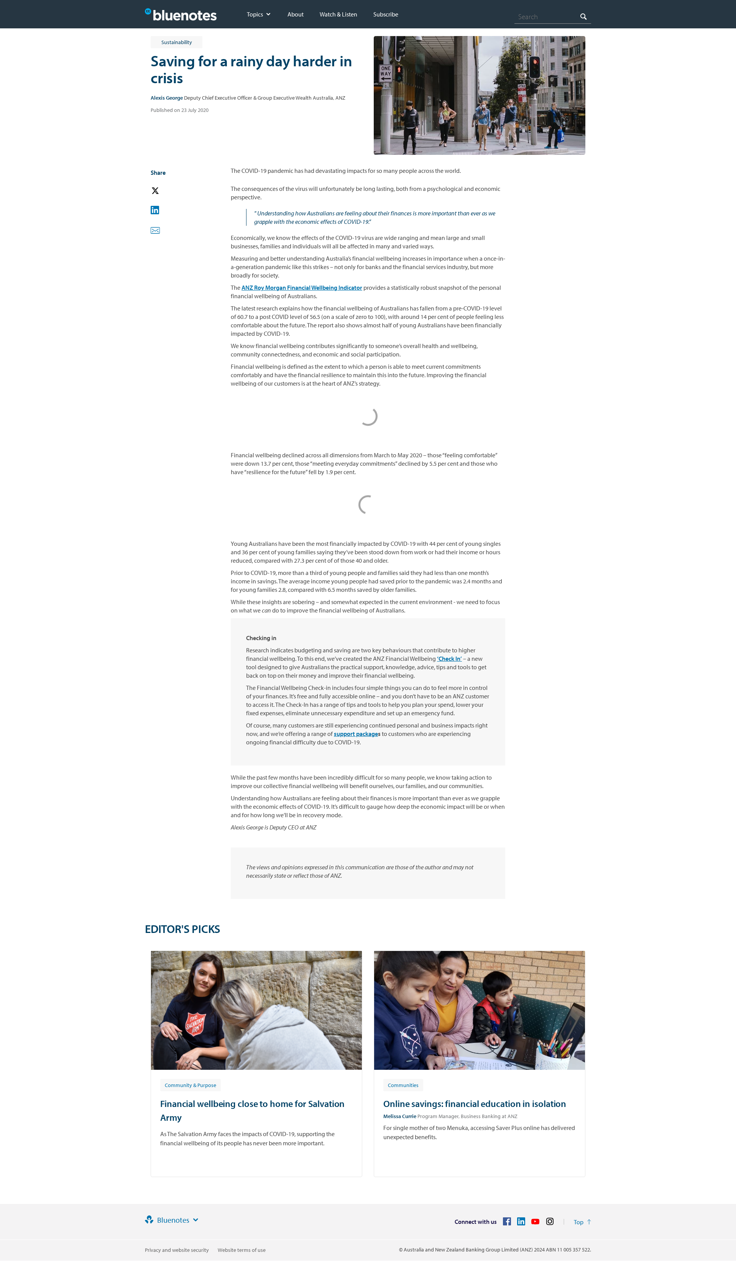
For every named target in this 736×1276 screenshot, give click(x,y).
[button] (166, 191)
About (296, 14)
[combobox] (552, 16)
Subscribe (385, 14)
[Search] (583, 16)
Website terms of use (242, 1249)
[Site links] (195, 1220)
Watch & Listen (338, 14)
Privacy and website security (177, 1249)
